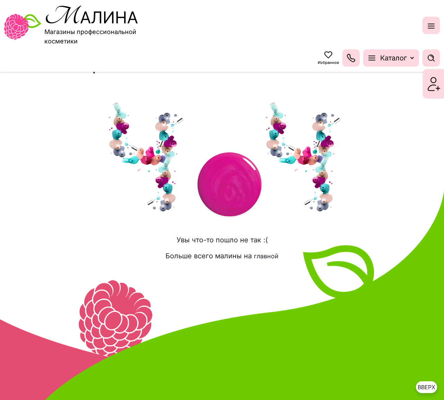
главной (266, 256)
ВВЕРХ (426, 387)
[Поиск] (431, 58)
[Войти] (434, 84)
